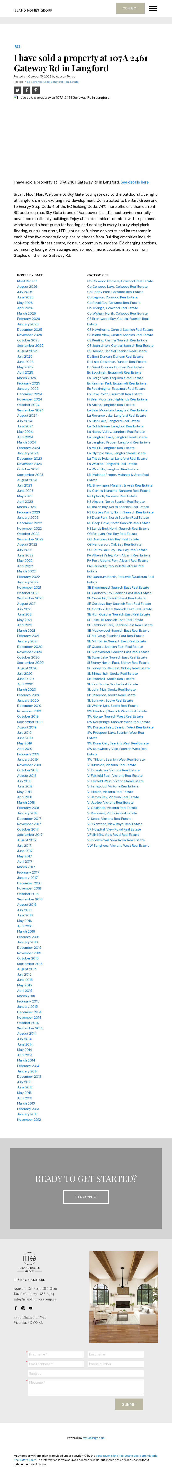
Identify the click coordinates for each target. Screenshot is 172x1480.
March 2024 (26, 442)
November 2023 (29, 464)
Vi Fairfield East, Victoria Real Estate (115, 775)
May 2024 (25, 431)
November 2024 (29, 399)
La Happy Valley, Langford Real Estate (116, 431)
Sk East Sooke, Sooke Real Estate (112, 684)
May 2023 (25, 496)
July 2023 (24, 485)
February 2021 (28, 636)
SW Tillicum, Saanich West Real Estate (116, 759)
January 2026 (28, 324)
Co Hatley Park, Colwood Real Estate (115, 292)
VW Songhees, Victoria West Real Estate (118, 845)
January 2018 (27, 813)
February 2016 (28, 937)
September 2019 (30, 722)
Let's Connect (86, 1197)
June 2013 (25, 1087)
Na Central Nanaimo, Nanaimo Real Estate (118, 490)
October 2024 (28, 405)
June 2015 (25, 979)
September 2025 (30, 345)
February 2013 (28, 1109)
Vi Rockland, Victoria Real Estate (112, 813)
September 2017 (30, 834)
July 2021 (24, 609)
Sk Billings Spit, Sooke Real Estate (112, 673)
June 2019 (25, 738)
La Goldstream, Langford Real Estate (115, 426)
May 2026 (25, 302)
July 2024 (25, 421)
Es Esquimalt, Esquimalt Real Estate (114, 372)
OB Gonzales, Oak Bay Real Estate (113, 539)
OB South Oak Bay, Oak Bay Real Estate (117, 550)
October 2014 (28, 1023)
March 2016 (26, 931)
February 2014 (28, 1066)
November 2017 (29, 824)
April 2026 (25, 308)
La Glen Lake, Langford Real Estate (113, 421)
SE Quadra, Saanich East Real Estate (115, 646)
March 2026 (26, 313)
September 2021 (29, 598)
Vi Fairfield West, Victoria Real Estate (115, 781)
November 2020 (29, 652)
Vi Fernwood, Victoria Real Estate (112, 786)
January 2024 (28, 453)
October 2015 (28, 958)
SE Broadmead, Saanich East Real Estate (118, 587)
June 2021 (25, 614)
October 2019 (28, 716)
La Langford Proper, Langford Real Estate (118, 442)
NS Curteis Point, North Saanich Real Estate (120, 512)
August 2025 (27, 351)
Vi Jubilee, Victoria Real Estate (110, 802)
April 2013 (24, 1098)
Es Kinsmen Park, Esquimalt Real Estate (116, 383)
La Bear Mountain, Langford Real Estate (117, 410)
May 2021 (24, 620)
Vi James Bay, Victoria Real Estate (113, 797)
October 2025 (28, 340)
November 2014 (29, 1017)
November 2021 (29, 587)
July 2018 (24, 781)
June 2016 (25, 915)
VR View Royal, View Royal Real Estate (116, 840)
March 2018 (26, 802)
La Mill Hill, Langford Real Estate (111, 448)
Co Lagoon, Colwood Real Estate (112, 297)
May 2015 (24, 985)
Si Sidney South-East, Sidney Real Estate (118, 668)
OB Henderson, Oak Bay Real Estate (114, 544)
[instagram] (24, 1308)
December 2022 (29, 523)
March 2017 (26, 867)
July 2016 (24, 910)
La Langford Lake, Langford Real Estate (117, 437)
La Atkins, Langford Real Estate (111, 405)
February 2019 (28, 754)
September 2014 (30, 1028)
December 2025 (29, 329)
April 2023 (25, 501)
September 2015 (30, 964)
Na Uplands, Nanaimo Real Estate (112, 496)
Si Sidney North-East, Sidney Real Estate (118, 662)
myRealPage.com (93, 1438)
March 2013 (26, 1103)
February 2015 (28, 1001)
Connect (130, 8)
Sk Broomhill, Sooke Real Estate (111, 679)
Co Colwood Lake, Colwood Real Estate (117, 286)
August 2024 (27, 415)
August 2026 (27, 286)
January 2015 (27, 1006)
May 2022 (25, 560)
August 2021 (26, 603)
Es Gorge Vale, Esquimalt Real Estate (115, 378)
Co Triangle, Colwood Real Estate (112, 308)
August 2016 (26, 904)
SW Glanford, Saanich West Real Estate (117, 711)
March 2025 (26, 378)
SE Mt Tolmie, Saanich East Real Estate (116, 641)
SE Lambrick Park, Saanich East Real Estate (120, 625)
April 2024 (25, 437)
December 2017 (29, 818)
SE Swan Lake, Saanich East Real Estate (117, 657)
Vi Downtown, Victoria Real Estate (113, 770)
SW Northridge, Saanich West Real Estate (118, 722)
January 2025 (28, 388)
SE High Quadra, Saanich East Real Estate (118, 614)
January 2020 (28, 700)
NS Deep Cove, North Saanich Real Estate (118, 523)
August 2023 (27, 480)
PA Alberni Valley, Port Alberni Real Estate (118, 555)
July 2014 (24, 1039)
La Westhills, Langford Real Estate (113, 469)
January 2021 (27, 641)
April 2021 (24, 625)
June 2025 (25, 362)
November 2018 (29, 765)
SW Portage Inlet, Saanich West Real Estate (120, 727)
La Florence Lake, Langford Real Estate (53, 82)
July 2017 (24, 845)
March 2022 (26, 571)
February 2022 (28, 577)
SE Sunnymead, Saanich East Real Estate (118, 652)
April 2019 (24, 749)
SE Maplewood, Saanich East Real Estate (118, 630)
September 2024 (30, 410)
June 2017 (25, 851)
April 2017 (24, 861)
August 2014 (27, 1033)
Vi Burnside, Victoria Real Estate (111, 765)
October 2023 (28, 469)
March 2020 (26, 689)
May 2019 (24, 743)
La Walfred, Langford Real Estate (112, 464)
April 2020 (25, 684)
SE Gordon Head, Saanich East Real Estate (119, 609)
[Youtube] (32, 1308)
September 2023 (30, 474)
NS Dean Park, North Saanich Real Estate (118, 517)
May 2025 (25, 367)
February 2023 (28, 512)
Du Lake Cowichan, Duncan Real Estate (117, 362)
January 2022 (27, 582)
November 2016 (29, 888)
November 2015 (29, 953)
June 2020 (25, 679)
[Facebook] (17, 1308)
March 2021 (26, 630)
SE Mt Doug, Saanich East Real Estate (116, 636)
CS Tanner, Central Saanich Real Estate (117, 351)
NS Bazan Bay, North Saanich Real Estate (118, 507)
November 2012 (29, 1119)
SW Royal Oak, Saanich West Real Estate (118, 743)
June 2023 (25, 490)
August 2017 (26, 840)
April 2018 (24, 797)
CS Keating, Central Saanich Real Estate (117, 340)
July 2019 (24, 732)
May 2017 (24, 856)
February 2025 (28, 383)
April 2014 (25, 1055)
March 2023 (26, 507)
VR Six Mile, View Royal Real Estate (113, 834)
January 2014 (27, 1071)
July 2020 (25, 673)
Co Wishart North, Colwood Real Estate (117, 313)
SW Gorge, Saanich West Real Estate (115, 716)
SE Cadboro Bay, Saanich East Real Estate (119, 593)
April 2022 (25, 566)
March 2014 (26, 1060)
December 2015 (29, 947)
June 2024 (25, 426)
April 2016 (24, 926)
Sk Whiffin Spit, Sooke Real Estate (112, 705)
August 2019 (26, 727)
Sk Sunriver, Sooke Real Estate (110, 700)
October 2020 (28, 657)
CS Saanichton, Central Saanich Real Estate (120, 345)
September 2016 (30, 899)
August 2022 (27, 544)
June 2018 (25, 786)
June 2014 (25, 1044)
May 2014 (24, 1049)
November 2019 (29, 711)
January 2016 (27, 942)
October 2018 (27, 770)
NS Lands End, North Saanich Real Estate (118, 528)
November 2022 (29, 528)
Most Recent (27, 281)
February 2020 (28, 695)
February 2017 (28, 872)
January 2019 (27, 759)
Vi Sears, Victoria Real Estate (109, 818)
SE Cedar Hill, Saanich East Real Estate (116, 598)
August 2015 (26, 969)
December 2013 (29, 1076)
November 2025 (29, 335)
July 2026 (24, 292)
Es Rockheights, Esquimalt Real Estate (116, 388)
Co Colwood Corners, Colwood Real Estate (120, 281)
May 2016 (24, 920)
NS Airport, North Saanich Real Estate (116, 501)
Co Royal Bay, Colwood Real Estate (114, 302)
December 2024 (29, 394)
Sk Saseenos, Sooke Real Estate (111, 695)
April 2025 (25, 372)
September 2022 (30, 539)
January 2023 (27, 517)
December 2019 (29, 705)
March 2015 (26, 996)
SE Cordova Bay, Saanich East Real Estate (119, 603)
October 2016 (28, 894)
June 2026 (25, 297)
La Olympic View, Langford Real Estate (116, 453)
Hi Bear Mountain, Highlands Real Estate (117, 399)
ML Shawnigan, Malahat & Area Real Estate (119, 485)
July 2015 (24, 974)
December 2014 (29, 1012)
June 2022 (25, 555)
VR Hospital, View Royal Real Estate (114, 829)
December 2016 (29, 883)
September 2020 (30, 662)
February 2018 (28, 808)
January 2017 (27, 877)
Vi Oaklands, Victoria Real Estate (112, 808)
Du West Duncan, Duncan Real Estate (115, 367)
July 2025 (24, 356)
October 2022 (28, 533)
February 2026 (28, 318)
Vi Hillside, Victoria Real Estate (110, 792)
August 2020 (27, 668)
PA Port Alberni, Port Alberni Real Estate (117, 560)
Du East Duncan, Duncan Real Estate (115, 356)
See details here (135, 182)
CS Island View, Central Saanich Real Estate (120, 335)
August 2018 (26, 775)
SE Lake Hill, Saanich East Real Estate (115, 620)
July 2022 (24, 550)
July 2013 (24, 1082)
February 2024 (28, 448)
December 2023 (29, 458)
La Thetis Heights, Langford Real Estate (117, 458)
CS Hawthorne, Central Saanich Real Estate (120, 329)
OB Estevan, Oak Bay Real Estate (112, 533)
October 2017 (28, 829)
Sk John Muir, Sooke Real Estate (111, 689)
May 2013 (24, 1092)
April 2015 (24, 990)
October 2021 (27, 593)
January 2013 (27, 1114)
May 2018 (24, 792)
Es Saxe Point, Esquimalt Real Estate (115, 394)
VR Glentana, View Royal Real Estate (114, 824)
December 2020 (29, 646)
